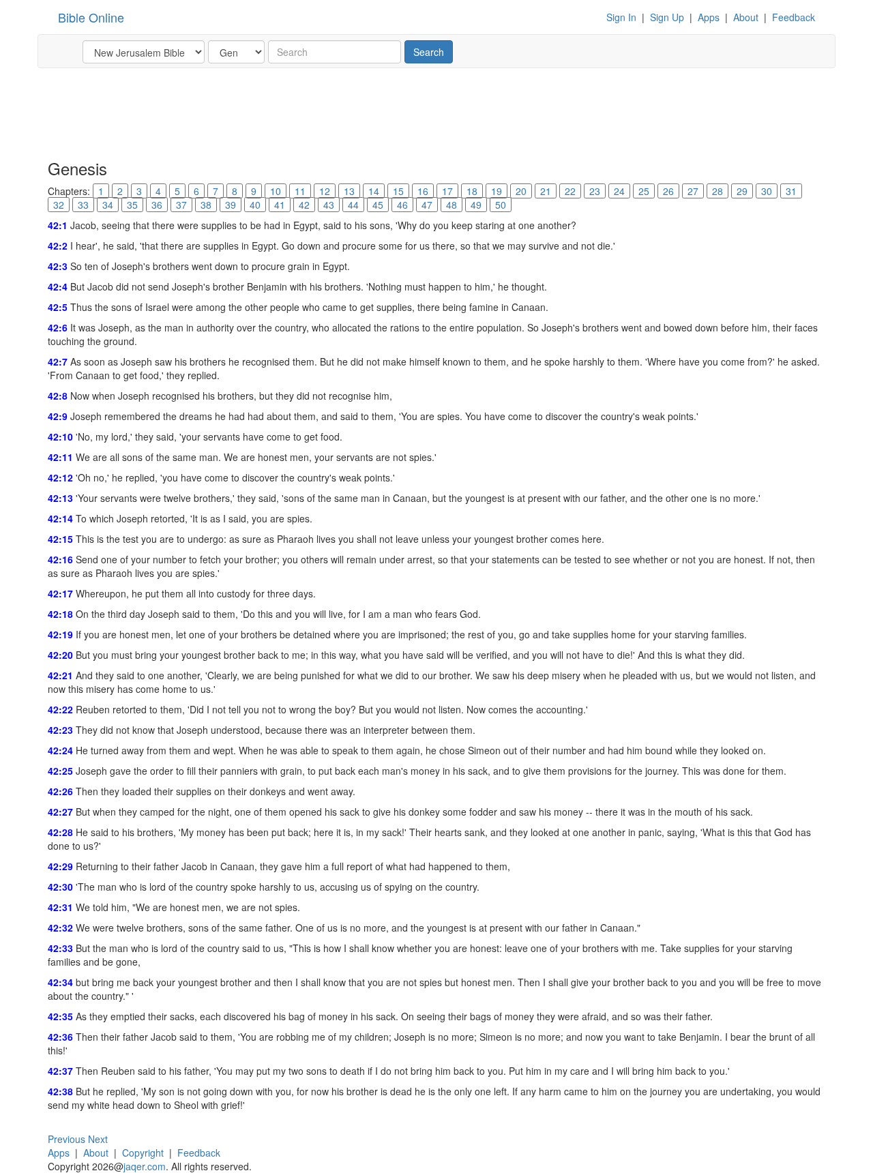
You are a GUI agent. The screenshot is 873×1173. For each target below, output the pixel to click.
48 (451, 204)
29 (742, 191)
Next (98, 1139)
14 (373, 191)
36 (156, 204)
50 (500, 204)
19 (496, 191)
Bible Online (91, 17)
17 (447, 191)
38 (206, 204)
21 (545, 191)
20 (521, 191)
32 (58, 204)
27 (692, 191)
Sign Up (667, 17)
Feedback (793, 17)
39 (230, 204)
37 (181, 204)
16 (422, 191)
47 (426, 204)
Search (428, 52)
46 (402, 204)
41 (279, 204)
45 (377, 204)
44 (353, 204)
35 (132, 204)
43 (328, 204)
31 (791, 191)
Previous (66, 1139)
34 (107, 204)
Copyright (143, 1152)
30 (766, 191)
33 (83, 204)
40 (255, 204)
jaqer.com (144, 1166)
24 (619, 191)
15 (398, 191)
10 (275, 191)
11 (300, 191)
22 (570, 191)
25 (643, 191)
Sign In (621, 17)
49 (476, 204)
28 (717, 191)
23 (594, 191)
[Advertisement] (296, 112)
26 (668, 191)
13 (349, 191)
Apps (709, 17)
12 (324, 191)
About (745, 17)
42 (304, 204)
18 (472, 191)
